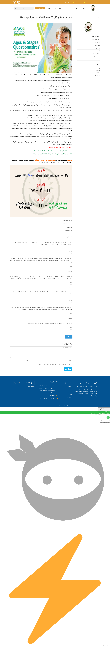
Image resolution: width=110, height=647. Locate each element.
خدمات (70, 8)
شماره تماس (69, 234)
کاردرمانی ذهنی (97, 53)
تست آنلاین (78, 8)
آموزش (98, 67)
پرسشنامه (98, 42)
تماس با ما (49, 8)
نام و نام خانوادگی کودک (67, 220)
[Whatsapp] (15, 383)
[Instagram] (19, 383)
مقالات (99, 59)
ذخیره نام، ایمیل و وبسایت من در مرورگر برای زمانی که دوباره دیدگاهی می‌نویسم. (54, 365)
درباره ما (55, 8)
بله (70, 249)
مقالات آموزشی (62, 8)
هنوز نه (69, 254)
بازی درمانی (98, 68)
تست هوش (98, 70)
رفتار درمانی (98, 72)
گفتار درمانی (98, 56)
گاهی (70, 251)
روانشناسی (98, 48)
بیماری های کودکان (96, 40)
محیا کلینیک (84, 8)
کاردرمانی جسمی (97, 51)
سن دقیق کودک (69, 227)
